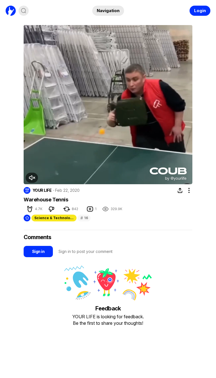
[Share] (180, 190)
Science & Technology (54, 218)
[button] (32, 178)
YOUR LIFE (42, 190)
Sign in (38, 251)
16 (84, 217)
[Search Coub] (24, 11)
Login (200, 10)
